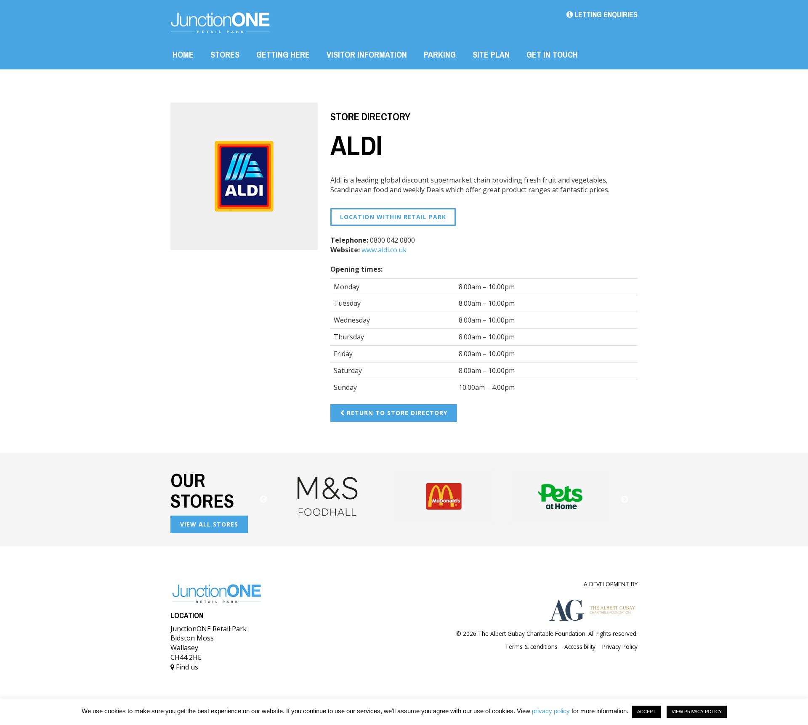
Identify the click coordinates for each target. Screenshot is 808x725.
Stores (224, 54)
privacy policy (551, 710)
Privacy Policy (620, 647)
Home (183, 54)
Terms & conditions (531, 647)
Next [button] (624, 499)
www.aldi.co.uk (384, 249)
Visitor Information (367, 54)
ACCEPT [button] (646, 711)
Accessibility (579, 647)
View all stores (209, 524)
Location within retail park (393, 217)
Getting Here (283, 54)
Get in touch (552, 54)
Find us (186, 667)
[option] (341, 496)
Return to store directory (396, 413)
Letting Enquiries (605, 14)
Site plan (491, 54)
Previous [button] (263, 499)
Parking (440, 54)
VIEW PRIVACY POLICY (697, 711)
